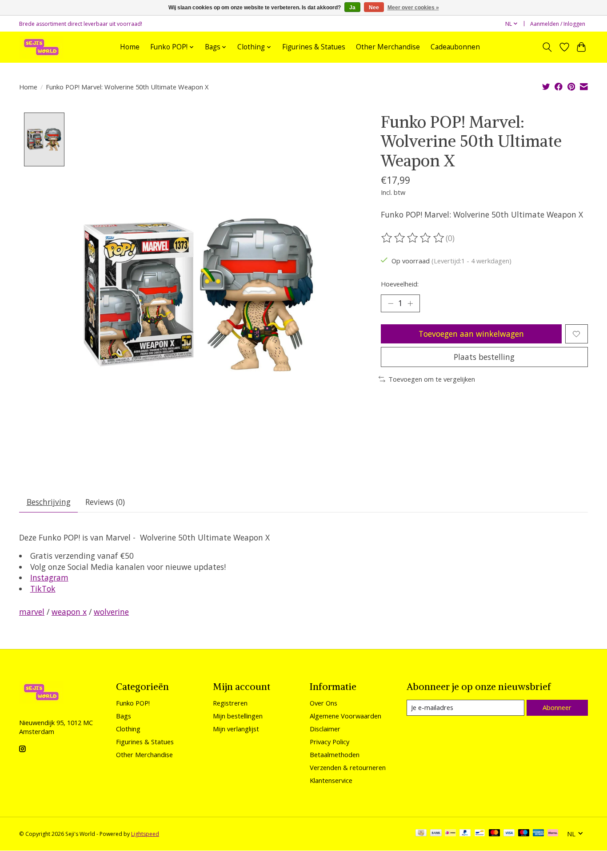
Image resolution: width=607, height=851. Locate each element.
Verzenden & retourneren (348, 767)
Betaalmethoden (334, 754)
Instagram (49, 577)
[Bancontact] (479, 833)
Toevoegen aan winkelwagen (471, 333)
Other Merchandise (388, 47)
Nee (374, 7)
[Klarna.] (552, 833)
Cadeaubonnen (455, 47)
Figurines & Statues (313, 47)
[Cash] (421, 833)
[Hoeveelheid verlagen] (390, 303)
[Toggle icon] (547, 47)
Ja (352, 7)
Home (130, 47)
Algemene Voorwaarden (345, 715)
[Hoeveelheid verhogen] (410, 303)
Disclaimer (325, 728)
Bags (123, 715)
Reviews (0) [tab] (105, 501)
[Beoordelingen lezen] (413, 238)
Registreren (230, 702)
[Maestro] (524, 833)
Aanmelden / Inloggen (557, 24)
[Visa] (509, 833)
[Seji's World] (41, 47)
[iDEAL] (450, 833)
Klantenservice (331, 780)
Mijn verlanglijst (236, 728)
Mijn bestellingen (238, 715)
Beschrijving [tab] (49, 501)
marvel (31, 611)
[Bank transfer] (436, 833)
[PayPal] (465, 833)
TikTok (43, 588)
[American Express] (538, 833)
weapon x (69, 611)
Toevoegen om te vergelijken (431, 379)
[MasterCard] (494, 833)
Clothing (128, 728)
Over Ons (323, 702)
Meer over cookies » (413, 7)
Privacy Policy (329, 741)
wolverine (111, 611)
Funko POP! (133, 702)
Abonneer (557, 707)
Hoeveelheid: (400, 283)
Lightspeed (145, 834)
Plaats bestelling (484, 356)
